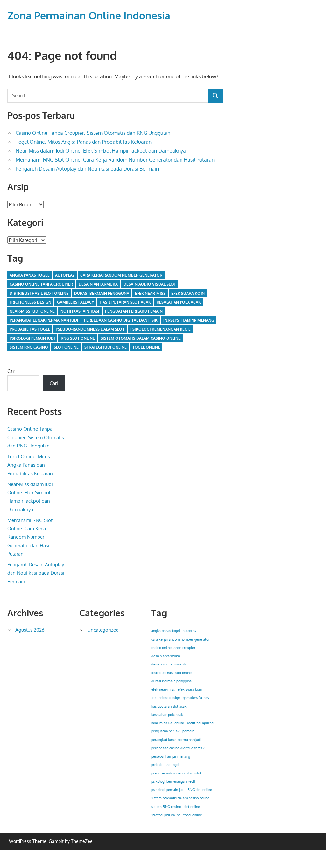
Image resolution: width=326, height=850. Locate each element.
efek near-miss (150, 293)
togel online (146, 347)
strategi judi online (105, 347)
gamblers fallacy (75, 302)
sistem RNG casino (29, 347)
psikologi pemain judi (32, 338)
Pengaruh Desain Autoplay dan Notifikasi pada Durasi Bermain (87, 168)
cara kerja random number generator (121, 275)
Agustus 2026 (30, 630)
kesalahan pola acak (179, 302)
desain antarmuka (98, 284)
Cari (11, 371)
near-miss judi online (32, 311)
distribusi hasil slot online (39, 293)
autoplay (64, 275)
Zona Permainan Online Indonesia (88, 15)
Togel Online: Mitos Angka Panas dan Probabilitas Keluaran (84, 142)
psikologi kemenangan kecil (160, 329)
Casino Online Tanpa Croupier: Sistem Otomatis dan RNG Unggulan (93, 133)
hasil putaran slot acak (125, 302)
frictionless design (30, 302)
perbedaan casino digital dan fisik (121, 320)
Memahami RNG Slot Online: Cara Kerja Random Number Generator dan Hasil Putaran (115, 159)
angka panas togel (29, 275)
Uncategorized (103, 630)
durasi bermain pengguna (101, 293)
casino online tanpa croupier (41, 284)
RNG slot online (78, 338)
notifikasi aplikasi (79, 311)
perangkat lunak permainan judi (44, 320)
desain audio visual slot (150, 284)
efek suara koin (188, 293)
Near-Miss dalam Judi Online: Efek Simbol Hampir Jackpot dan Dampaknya (101, 151)
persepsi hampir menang (188, 320)
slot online (66, 347)
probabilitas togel (30, 329)
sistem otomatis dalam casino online (141, 338)
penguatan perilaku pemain (134, 311)
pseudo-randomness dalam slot (90, 329)
